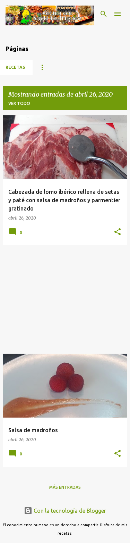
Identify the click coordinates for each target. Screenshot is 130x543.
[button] (117, 232)
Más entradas (65, 487)
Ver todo (19, 103)
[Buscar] (103, 14)
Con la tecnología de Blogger (69, 511)
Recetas (15, 67)
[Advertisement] (65, 299)
